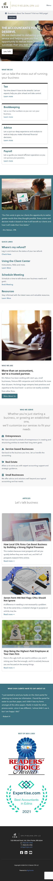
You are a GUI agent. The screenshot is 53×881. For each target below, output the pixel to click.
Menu (48, 5)
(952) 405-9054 (27, 843)
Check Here (6, 254)
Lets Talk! (7, 51)
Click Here (12, 17)
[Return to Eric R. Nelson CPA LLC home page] (20, 5)
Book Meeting (7, 284)
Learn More (6, 268)
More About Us (10, 396)
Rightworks (30, 870)
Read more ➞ (26, 561)
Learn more (12, 96)
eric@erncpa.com (26, 847)
